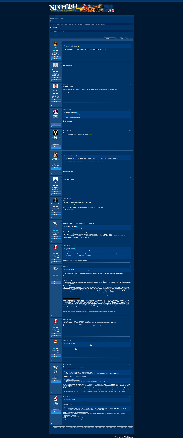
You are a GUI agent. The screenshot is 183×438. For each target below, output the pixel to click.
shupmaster (55, 89)
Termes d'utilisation (121, 432)
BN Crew (55, 346)
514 (71, 427)
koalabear (55, 158)
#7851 (130, 152)
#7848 (130, 84)
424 (63, 427)
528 (107, 427)
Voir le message (76, 112)
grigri (55, 68)
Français (53, 432)
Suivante (130, 427)
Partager (56, 56)
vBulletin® (127, 435)
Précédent (56, 427)
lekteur (55, 226)
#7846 (130, 42)
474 (67, 427)
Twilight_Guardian (55, 203)
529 (111, 427)
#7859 (130, 364)
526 (100, 427)
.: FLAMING (64, 20)
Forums (52, 16)
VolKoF (55, 136)
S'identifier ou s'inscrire (128, 0)
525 (96, 427)
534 (114, 427)
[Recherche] (115, 38)
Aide (105, 432)
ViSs (55, 250)
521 (82, 427)
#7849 (130, 109)
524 (93, 427)
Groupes (69, 15)
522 (85, 427)
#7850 (130, 130)
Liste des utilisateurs (54, 18)
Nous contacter (111, 432)
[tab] (53, 36)
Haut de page (130, 432)
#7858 (130, 340)
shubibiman (55, 182)
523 (89, 427)
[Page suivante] (126, 38)
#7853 (130, 198)
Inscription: (55, 52)
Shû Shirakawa (55, 115)
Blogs (57, 15)
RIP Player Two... (66, 104)
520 (78, 427)
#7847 (130, 63)
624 (122, 427)
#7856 (130, 266)
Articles (62, 15)
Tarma (55, 47)
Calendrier (62, 18)
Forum (54, 20)
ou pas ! (72, 104)
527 (103, 427)
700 (125, 427)
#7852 (130, 177)
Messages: (54, 54)
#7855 (130, 245)
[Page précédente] (125, 38)
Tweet (56, 58)
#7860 (130, 396)
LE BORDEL (58, 20)
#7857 (130, 319)
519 (74, 427)
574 (118, 427)
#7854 (130, 221)
